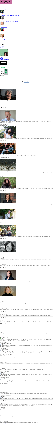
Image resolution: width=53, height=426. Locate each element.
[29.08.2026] (2, 14)
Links (1, 8)
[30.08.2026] (2, 38)
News (1, 6)
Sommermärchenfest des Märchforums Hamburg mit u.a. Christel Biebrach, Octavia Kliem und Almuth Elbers (11, 33)
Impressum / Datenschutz (3, 9)
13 (3, 46)
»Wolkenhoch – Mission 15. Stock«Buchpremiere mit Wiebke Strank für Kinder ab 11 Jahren (6, 39)
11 (2, 46)
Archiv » (2, 57)
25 (2, 47)
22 (0, 47)
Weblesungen (2, 7)
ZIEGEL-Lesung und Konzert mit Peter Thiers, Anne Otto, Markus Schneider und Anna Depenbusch (10, 15)
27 (3, 47)
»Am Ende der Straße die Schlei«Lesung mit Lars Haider (4, 27)
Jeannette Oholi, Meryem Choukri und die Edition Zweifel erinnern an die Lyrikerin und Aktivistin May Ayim (11, 21)
